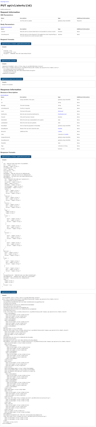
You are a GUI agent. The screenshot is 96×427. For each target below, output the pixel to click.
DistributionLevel (62, 114)
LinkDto (60, 131)
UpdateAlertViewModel (6, 27)
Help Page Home (5, 1)
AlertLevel (60, 111)
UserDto (60, 128)
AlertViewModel (4, 95)
